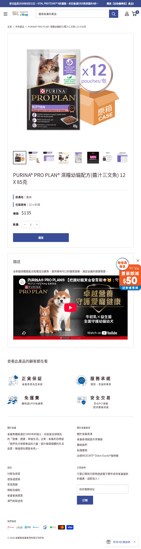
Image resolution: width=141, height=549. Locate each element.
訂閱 (85, 500)
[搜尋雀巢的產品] (113, 14)
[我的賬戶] (127, 14)
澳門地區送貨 (15, 501)
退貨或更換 (13, 479)
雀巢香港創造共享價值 (90, 439)
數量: (16, 224)
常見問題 (12, 484)
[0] (134, 14)
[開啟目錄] (5, 13)
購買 (41, 237)
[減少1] (25, 224)
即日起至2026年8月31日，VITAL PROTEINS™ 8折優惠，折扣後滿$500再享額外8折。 (50, 3)
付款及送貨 (13, 473)
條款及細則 (13, 490)
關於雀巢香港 (84, 434)
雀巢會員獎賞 (15, 495)
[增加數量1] (37, 224)
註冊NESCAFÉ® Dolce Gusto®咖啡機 (97, 455)
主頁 (9, 26)
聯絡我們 (82, 444)
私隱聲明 (82, 450)
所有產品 (19, 26)
